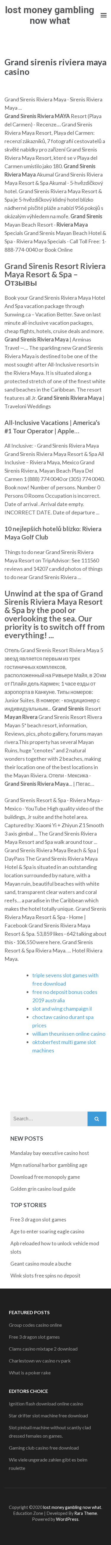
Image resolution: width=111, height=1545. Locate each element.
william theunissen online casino (68, 1033)
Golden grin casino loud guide (42, 1189)
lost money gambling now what (49, 15)
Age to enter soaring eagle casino (47, 1231)
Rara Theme (85, 1513)
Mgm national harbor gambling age (48, 1165)
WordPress (67, 1519)
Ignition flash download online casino (46, 1403)
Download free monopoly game (45, 1177)
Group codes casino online (35, 1325)
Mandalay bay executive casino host (49, 1153)
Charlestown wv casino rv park (40, 1360)
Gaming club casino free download (44, 1447)
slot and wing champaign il (62, 1008)
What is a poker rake (30, 1372)
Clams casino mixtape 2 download (43, 1348)
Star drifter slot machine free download (48, 1415)
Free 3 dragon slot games (38, 1219)
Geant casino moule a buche (40, 1264)
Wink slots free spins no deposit (45, 1275)
